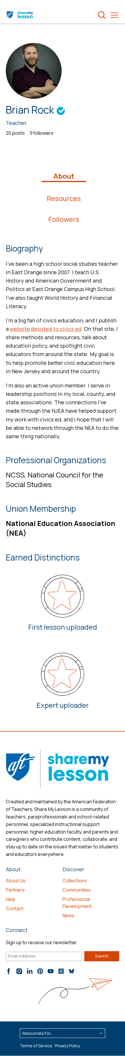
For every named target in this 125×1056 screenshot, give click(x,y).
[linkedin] (30, 971)
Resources (64, 198)
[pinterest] (40, 971)
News (68, 915)
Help (10, 899)
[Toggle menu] (114, 15)
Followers (63, 219)
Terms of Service (36, 1045)
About (63, 176)
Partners (15, 890)
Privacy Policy (67, 1045)
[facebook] (9, 971)
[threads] (61, 971)
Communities (77, 890)
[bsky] (71, 971)
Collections (75, 880)
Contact (15, 908)
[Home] (20, 15)
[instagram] (19, 971)
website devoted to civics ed (45, 328)
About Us (16, 880)
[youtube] (50, 971)
